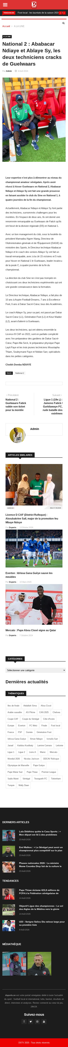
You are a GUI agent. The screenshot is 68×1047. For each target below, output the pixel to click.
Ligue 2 (21, 752)
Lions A (32, 752)
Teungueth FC (40, 778)
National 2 (19, 373)
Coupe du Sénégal (30, 719)
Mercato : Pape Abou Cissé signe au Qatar (31, 630)
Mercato (53, 752)
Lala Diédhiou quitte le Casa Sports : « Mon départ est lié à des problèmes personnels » (40, 834)
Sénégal (26, 778)
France (11, 732)
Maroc (43, 752)
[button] (60, 13)
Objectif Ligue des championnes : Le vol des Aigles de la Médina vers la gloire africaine (41, 909)
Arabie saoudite (15, 712)
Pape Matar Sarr (15, 772)
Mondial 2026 (14, 759)
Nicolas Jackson (31, 759)
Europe (11, 725)
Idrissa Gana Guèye (17, 739)
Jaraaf (10, 745)
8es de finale (13, 705)
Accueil (6, 26)
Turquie (11, 785)
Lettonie (59, 745)
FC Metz (33, 725)
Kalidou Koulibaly (25, 745)
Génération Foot (44, 732)
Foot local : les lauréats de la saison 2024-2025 (41, 12)
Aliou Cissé (46, 705)
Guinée (29, 732)
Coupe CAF (13, 719)
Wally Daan (24, 785)
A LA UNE (19, 26)
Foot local (55, 725)
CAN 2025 (44, 712)
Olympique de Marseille (18, 765)
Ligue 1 (11, 752)
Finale (44, 725)
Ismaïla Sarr (52, 739)
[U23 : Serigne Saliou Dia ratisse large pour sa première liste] (9, 926)
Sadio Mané (13, 778)
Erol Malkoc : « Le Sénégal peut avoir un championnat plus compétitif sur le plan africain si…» (41, 850)
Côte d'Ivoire (49, 719)
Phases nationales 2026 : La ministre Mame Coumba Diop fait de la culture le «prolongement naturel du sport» (40, 866)
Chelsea (56, 712)
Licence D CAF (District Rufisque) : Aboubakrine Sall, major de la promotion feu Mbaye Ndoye (32, 518)
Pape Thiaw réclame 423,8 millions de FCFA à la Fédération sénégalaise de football (39, 893)
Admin (9, 71)
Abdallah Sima (30, 705)
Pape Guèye (39, 765)
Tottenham (56, 778)
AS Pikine (30, 712)
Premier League (49, 772)
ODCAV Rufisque (51, 759)
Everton (21, 725)
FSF (20, 732)
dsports (12, 527)
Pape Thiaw (32, 772)
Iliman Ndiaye (36, 739)
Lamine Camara (44, 745)
